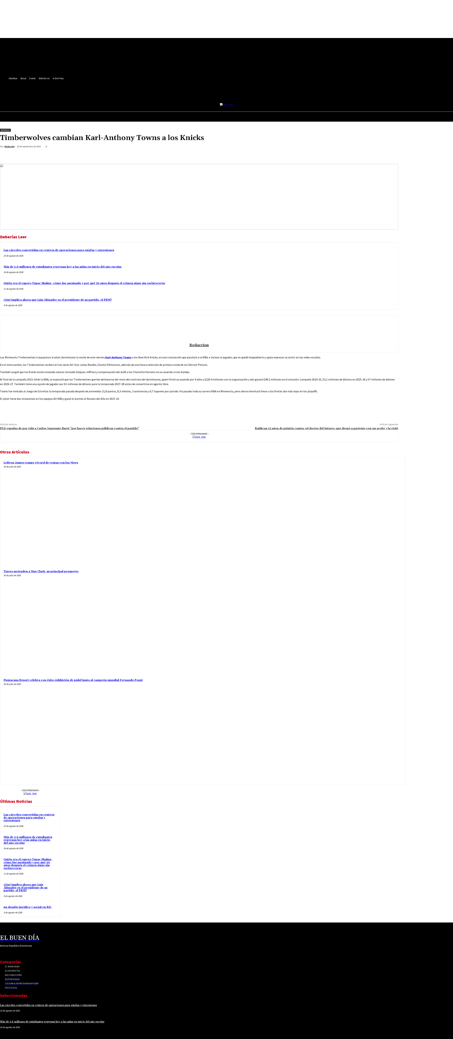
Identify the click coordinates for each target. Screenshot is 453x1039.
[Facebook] (104, 91)
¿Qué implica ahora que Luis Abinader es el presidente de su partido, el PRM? (58, 300)
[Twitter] (118, 91)
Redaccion (9, 146)
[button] (117, 99)
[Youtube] (27, 952)
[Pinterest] (58, 411)
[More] (392, 155)
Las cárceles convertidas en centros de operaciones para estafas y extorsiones (59, 250)
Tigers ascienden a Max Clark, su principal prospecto (41, 571)
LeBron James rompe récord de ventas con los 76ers (41, 462)
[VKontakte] (21, 952)
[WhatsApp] (70, 411)
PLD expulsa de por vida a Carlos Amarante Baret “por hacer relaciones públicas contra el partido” (69, 428)
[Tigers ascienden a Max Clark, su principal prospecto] (350, 621)
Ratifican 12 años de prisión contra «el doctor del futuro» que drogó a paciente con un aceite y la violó (326, 428)
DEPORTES (5, 130)
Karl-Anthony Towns (118, 357)
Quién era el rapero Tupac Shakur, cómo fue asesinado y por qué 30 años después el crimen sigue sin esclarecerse (84, 283)
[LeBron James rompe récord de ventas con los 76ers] (350, 512)
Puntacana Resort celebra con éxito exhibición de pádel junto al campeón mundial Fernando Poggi (73, 680)
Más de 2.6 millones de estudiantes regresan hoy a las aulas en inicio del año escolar (63, 267)
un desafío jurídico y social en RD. (28, 907)
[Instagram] (111, 91)
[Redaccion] (199, 329)
